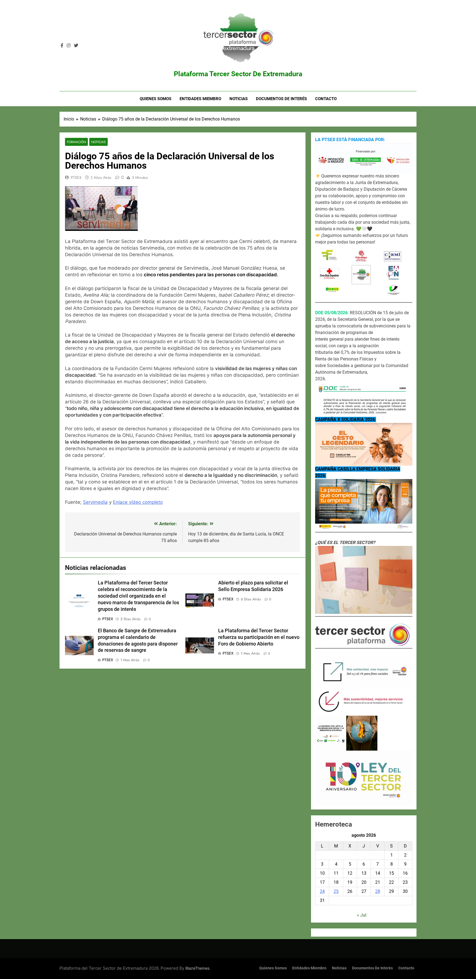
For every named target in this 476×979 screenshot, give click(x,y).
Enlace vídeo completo (138, 502)
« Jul (361, 915)
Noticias (238, 98)
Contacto (326, 98)
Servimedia (95, 502)
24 (322, 891)
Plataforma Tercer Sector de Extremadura (238, 74)
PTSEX (76, 177)
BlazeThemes (197, 968)
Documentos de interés (281, 98)
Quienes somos (155, 98)
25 (336, 891)
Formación (76, 142)
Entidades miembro (200, 98)
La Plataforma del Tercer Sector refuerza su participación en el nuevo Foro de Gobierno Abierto (258, 637)
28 (377, 891)
